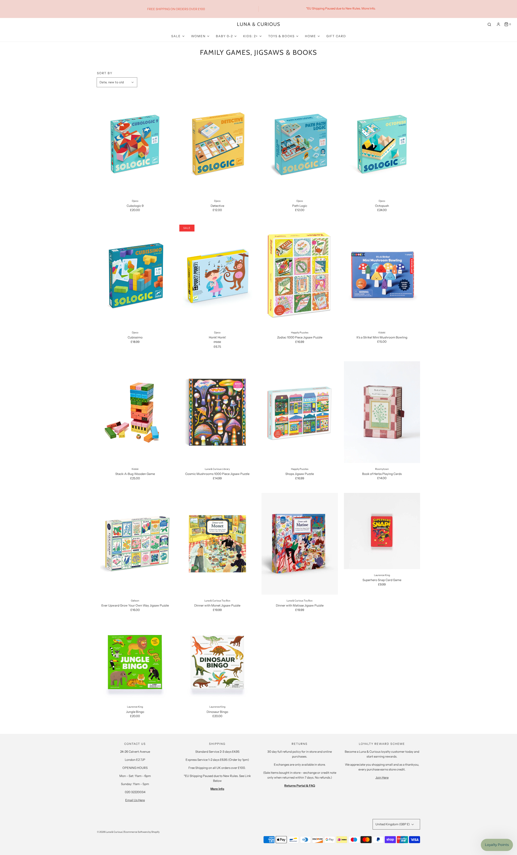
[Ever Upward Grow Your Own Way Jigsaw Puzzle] (135, 544)
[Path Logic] (300, 144)
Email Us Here (135, 800)
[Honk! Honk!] (217, 275)
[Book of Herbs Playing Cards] (382, 412)
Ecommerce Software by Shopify (142, 831)
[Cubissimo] (135, 275)
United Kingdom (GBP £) (392, 824)
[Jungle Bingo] (135, 663)
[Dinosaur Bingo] (217, 663)
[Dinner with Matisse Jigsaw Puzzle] (300, 544)
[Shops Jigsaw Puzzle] (300, 412)
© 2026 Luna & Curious (109, 831)
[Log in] (498, 24)
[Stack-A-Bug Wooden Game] (135, 412)
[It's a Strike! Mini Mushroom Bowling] (382, 275)
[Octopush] (382, 144)
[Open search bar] (489, 24)
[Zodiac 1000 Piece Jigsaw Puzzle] (300, 275)
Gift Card (336, 36)
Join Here (382, 777)
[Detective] (217, 144)
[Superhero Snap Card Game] (382, 531)
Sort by (104, 73)
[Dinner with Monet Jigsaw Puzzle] (217, 544)
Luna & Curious (258, 24)
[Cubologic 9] (135, 144)
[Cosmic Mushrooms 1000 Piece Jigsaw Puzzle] (217, 412)
